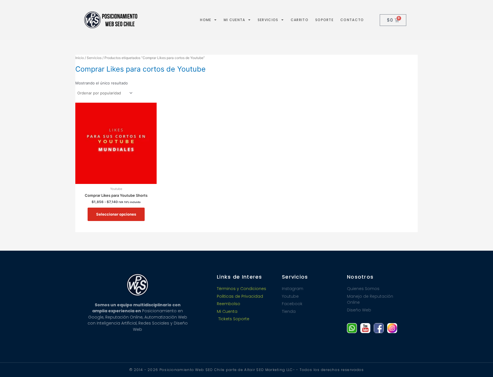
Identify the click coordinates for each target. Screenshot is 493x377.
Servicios (268, 19)
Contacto (352, 19)
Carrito (299, 19)
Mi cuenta (234, 19)
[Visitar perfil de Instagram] (392, 328)
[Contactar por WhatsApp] (352, 328)
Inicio (79, 58)
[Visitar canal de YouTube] (365, 328)
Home (205, 19)
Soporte (324, 19)
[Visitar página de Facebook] (379, 328)
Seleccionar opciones (116, 214)
